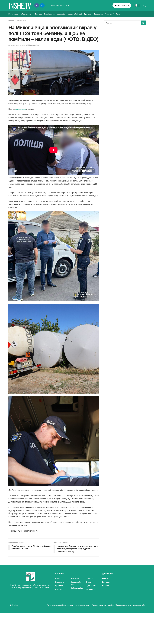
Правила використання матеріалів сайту (131, 605)
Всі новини (13, 14)
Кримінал (88, 14)
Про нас (105, 585)
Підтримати (123, 5)
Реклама (105, 578)
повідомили (20, 108)
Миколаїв (61, 14)
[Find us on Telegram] (42, 5)
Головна (11, 21)
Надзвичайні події (74, 14)
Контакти (106, 582)
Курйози (59, 589)
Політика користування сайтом (103, 605)
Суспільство (49, 14)
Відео (57, 578)
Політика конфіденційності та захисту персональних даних (68, 605)
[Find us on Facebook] (36, 5)
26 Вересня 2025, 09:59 (16, 45)
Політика (38, 14)
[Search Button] (145, 5)
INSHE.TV (19, 5)
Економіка (98, 14)
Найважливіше (26, 14)
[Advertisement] (125, 45)
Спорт (118, 14)
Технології (109, 14)
